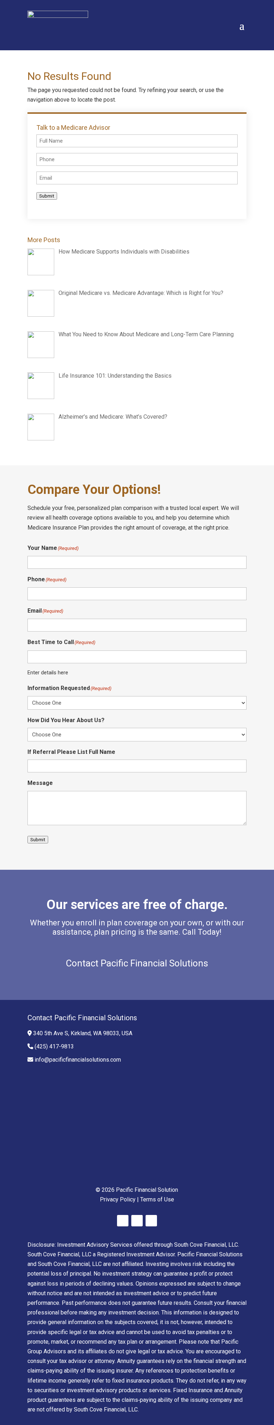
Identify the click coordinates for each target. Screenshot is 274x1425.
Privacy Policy (118, 1199)
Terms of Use (157, 1199)
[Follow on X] (137, 1220)
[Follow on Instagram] (151, 1220)
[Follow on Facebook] (122, 1220)
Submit (46, 196)
